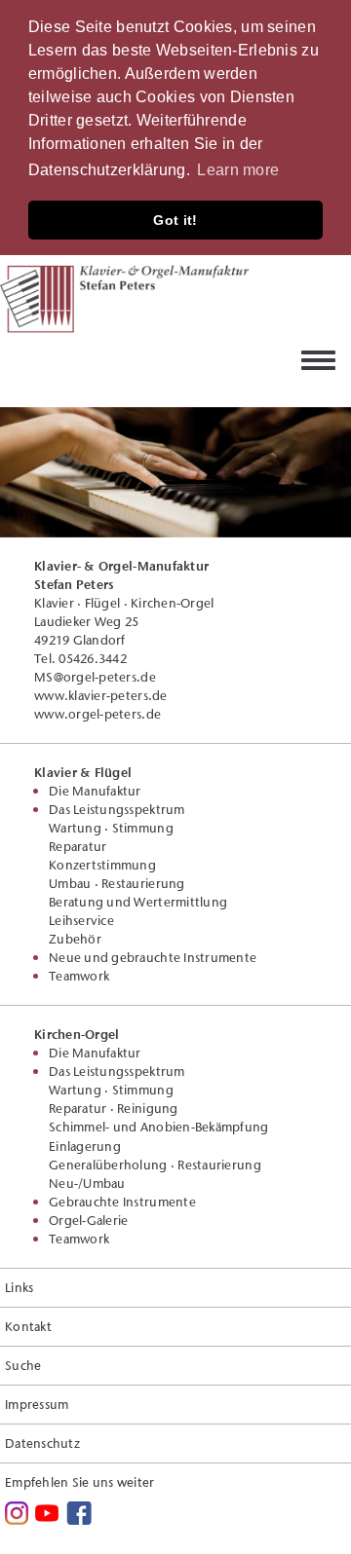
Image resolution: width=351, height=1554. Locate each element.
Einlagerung (85, 1146)
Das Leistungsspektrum (117, 809)
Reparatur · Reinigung (113, 1108)
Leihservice (81, 920)
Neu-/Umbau (87, 1183)
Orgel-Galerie (88, 1220)
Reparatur (77, 846)
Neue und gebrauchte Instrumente (152, 957)
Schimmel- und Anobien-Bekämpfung (159, 1126)
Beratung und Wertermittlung (138, 901)
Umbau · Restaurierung (117, 883)
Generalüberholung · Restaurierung (155, 1164)
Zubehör (75, 938)
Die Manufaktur (95, 790)
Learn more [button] (238, 170)
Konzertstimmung (102, 864)
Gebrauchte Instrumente (122, 1201)
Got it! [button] (175, 220)
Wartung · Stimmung (111, 827)
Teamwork (79, 975)
